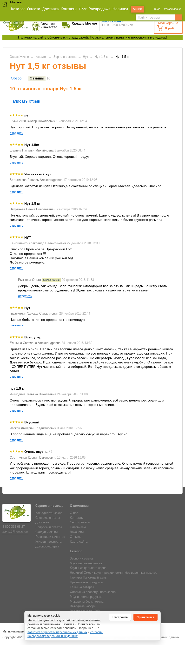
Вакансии (77, 532)
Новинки (120, 9)
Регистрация (172, 8)
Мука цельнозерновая (86, 563)
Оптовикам (78, 527)
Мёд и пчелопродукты (86, 597)
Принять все (145, 617)
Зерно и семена (81, 558)
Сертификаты (80, 522)
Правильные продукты (86, 582)
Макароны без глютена (86, 601)
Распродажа (99, 9)
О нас (74, 513)
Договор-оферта (47, 546)
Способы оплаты (47, 518)
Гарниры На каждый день (88, 577)
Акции (137, 9)
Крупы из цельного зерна (88, 568)
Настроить (120, 617)
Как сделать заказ (48, 513)
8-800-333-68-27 (13, 526)
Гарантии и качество (50, 537)
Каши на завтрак (82, 587)
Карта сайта (78, 541)
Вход (157, 8)
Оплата (33, 9)
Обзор (16, 78)
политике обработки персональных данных (57, 632)
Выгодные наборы (83, 606)
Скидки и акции (46, 532)
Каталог (18, 9)
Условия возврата (48, 541)
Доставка (50, 9)
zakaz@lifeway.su (15, 531)
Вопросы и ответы (48, 527)
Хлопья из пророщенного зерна (93, 592)
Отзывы (37, 78)
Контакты (69, 9)
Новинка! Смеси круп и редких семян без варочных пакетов (113, 572)
